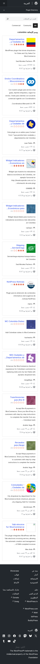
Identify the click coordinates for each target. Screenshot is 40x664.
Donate (15, 597)
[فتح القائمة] (3, 3)
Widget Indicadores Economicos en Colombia (15, 161)
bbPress (34, 616)
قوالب (16, 575)
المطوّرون (34, 597)
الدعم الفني (33, 594)
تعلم (36, 590)
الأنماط (16, 582)
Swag (15, 601)
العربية (30, 630)
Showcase (14, 571)
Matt (35, 612)
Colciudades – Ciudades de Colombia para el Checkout (16, 486)
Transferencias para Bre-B (17, 398)
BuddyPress (33, 620)
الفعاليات (15, 594)
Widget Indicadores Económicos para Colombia (15, 207)
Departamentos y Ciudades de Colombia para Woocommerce (16, 40)
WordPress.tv (31, 601)
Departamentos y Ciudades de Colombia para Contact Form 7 (16, 122)
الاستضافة (34, 579)
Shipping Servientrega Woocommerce (17, 246)
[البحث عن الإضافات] (7, 19)
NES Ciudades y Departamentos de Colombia (15, 356)
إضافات (16, 579)
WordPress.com (30, 609)
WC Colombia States (14, 321)
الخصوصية (34, 582)
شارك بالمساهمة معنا (11, 590)
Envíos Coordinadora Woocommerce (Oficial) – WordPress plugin (14, 80)
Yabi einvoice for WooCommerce (15, 525)
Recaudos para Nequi (19, 443)
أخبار (36, 575)
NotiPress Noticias (15, 282)
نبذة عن (35, 571)
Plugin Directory (32, 10)
